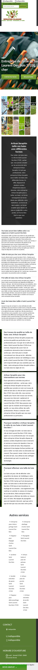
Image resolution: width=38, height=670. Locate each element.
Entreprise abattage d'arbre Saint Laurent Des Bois (26, 527)
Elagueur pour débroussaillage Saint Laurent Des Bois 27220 (14, 600)
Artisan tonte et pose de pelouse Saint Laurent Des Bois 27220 (24, 563)
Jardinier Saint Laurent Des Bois (12, 558)
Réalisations (28, 77)
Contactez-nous (10, 77)
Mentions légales (28, 665)
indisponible (8, 1)
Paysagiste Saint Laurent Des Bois (25, 538)
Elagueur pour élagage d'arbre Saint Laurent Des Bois (12, 543)
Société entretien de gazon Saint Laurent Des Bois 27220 (12, 583)
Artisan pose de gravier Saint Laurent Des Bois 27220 (23, 583)
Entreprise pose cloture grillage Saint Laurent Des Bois (13, 527)
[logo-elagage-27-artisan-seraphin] (12, 15)
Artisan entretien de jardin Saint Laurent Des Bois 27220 (26, 602)
